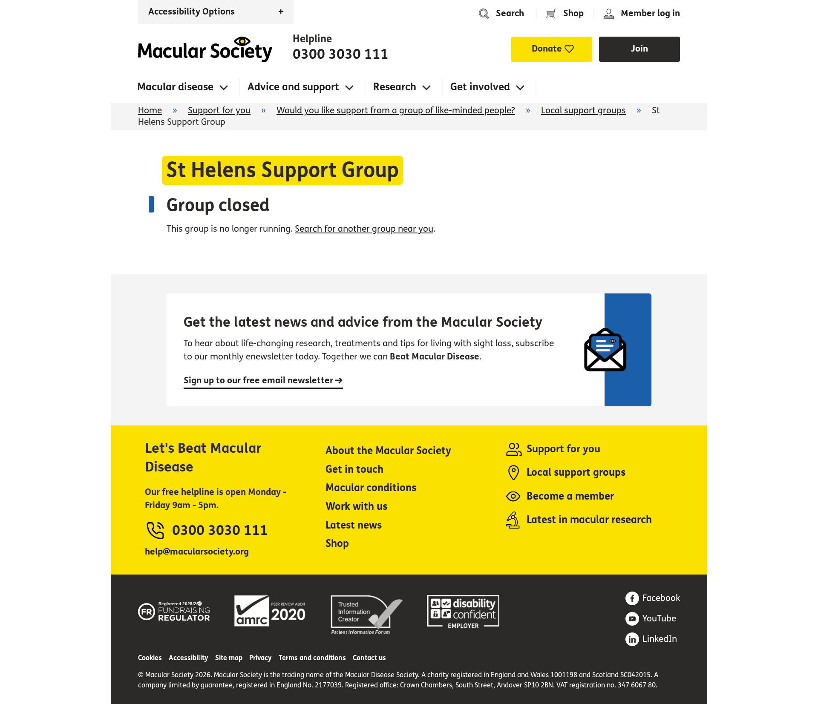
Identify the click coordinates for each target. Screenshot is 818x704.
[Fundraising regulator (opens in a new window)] (174, 609)
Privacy (260, 658)
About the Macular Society (388, 451)
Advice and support (293, 87)
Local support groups (583, 110)
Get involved (480, 87)
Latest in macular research (589, 520)
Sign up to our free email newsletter (259, 380)
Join (639, 48)
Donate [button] (547, 48)
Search (510, 13)
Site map (228, 658)
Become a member (570, 496)
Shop (573, 13)
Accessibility (188, 658)
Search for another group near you (364, 229)
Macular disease (175, 87)
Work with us (356, 506)
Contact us (369, 658)
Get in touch (354, 469)
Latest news (353, 525)
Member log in (650, 13)
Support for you (219, 110)
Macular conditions (370, 488)
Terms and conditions (312, 658)
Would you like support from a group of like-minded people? (396, 110)
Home (205, 49)
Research (394, 87)
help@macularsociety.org (197, 551)
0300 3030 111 (341, 54)
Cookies (150, 658)
